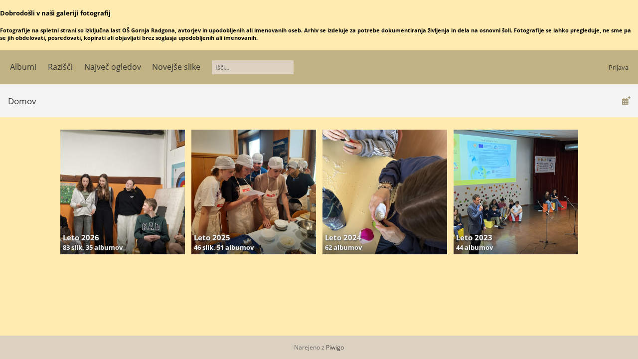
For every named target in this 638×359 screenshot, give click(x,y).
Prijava (619, 67)
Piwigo (335, 347)
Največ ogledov (112, 66)
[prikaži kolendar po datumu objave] (626, 100)
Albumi (23, 66)
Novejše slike (176, 66)
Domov (22, 101)
